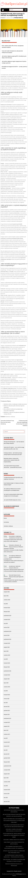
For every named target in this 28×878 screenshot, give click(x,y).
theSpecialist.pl (18, 17)
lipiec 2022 (6, 682)
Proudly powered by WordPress (9, 874)
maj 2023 (6, 659)
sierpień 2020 (7, 773)
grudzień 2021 (7, 710)
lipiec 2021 (6, 730)
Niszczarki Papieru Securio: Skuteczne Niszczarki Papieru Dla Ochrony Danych (13, 577)
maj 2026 (6, 603)
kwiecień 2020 (7, 789)
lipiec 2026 (6, 595)
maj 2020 (6, 785)
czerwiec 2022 (7, 686)
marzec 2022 (6, 698)
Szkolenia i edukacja (10, 416)
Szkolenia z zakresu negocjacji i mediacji (14, 839)
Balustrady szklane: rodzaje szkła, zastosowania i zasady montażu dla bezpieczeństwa (11, 460)
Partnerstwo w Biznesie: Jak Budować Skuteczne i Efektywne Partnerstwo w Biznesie (13, 547)
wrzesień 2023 (7, 643)
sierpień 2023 (7, 647)
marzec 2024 (6, 635)
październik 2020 (7, 765)
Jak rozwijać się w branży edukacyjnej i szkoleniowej (14, 811)
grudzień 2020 (7, 758)
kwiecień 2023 (7, 663)
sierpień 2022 (7, 678)
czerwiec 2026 (7, 599)
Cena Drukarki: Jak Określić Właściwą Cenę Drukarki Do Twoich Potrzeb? (14, 860)
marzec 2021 (6, 746)
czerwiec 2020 (7, 781)
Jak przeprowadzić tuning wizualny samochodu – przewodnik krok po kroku (14, 856)
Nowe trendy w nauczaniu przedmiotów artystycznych (14, 843)
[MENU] (25, 10)
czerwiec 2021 (7, 734)
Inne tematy (6, 522)
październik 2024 (7, 631)
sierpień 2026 (7, 591)
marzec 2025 (6, 627)
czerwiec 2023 (7, 655)
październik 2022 (7, 671)
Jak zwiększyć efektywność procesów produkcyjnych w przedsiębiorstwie (12, 557)
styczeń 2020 (6, 801)
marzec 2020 (6, 793)
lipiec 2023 (6, 651)
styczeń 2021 (6, 754)
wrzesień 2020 (7, 769)
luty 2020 (6, 797)
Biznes (5, 518)
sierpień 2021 (7, 726)
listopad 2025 (7, 611)
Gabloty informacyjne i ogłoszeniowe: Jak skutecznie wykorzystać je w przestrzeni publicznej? (14, 820)
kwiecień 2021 (7, 742)
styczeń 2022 (6, 706)
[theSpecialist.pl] (3, 10)
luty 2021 (6, 750)
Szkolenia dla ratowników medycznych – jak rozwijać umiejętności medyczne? (14, 825)
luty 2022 (6, 702)
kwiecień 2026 (7, 607)
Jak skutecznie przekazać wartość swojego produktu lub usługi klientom (14, 815)
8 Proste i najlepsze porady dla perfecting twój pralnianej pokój (14, 851)
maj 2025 (6, 623)
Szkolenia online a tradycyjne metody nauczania (15, 404)
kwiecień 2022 (7, 694)
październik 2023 (7, 639)
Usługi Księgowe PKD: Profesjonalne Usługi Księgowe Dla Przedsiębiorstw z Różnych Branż (14, 835)
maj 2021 (6, 738)
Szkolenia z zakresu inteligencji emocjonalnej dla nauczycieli (14, 830)
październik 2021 (7, 718)
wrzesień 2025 (7, 619)
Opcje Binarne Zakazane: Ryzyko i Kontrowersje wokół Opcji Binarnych (14, 847)
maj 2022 (6, 690)
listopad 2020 (7, 762)
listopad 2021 (7, 714)
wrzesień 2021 (7, 722)
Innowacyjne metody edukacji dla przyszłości (14, 864)
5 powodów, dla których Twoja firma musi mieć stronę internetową (7, 422)
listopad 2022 (7, 667)
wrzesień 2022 (7, 674)
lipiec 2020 (6, 777)
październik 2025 (7, 615)
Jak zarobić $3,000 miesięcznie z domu (12, 499)
